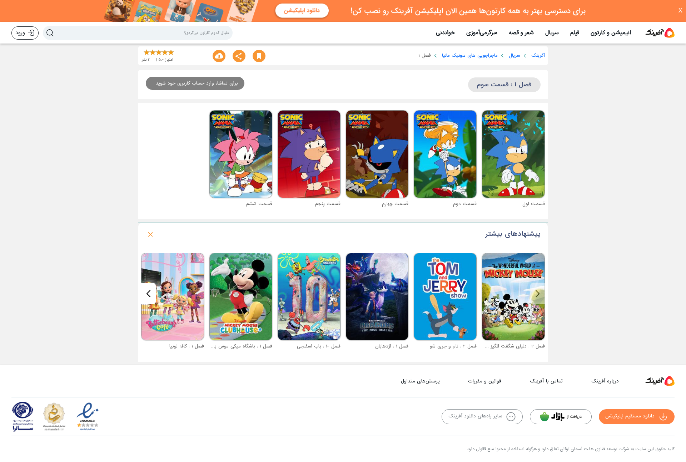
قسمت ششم (259, 203)
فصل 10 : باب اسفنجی (318, 346)
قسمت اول (533, 203)
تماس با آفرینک (546, 381)
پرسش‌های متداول (420, 381)
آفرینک (538, 55)
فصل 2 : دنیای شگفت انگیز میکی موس (505, 346)
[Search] (50, 33)
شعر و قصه (521, 33)
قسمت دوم (465, 203)
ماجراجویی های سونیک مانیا (470, 55)
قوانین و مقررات (484, 381)
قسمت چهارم (395, 203)
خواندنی (445, 33)
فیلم (574, 33)
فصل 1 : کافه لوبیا (186, 346)
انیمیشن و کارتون (611, 33)
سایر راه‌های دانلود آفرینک (475, 416)
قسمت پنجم (327, 203)
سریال (552, 33)
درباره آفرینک (605, 381)
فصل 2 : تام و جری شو (453, 346)
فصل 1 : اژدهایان (391, 346)
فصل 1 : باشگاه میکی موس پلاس (239, 346)
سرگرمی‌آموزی (481, 33)
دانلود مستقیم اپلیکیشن (630, 416)
